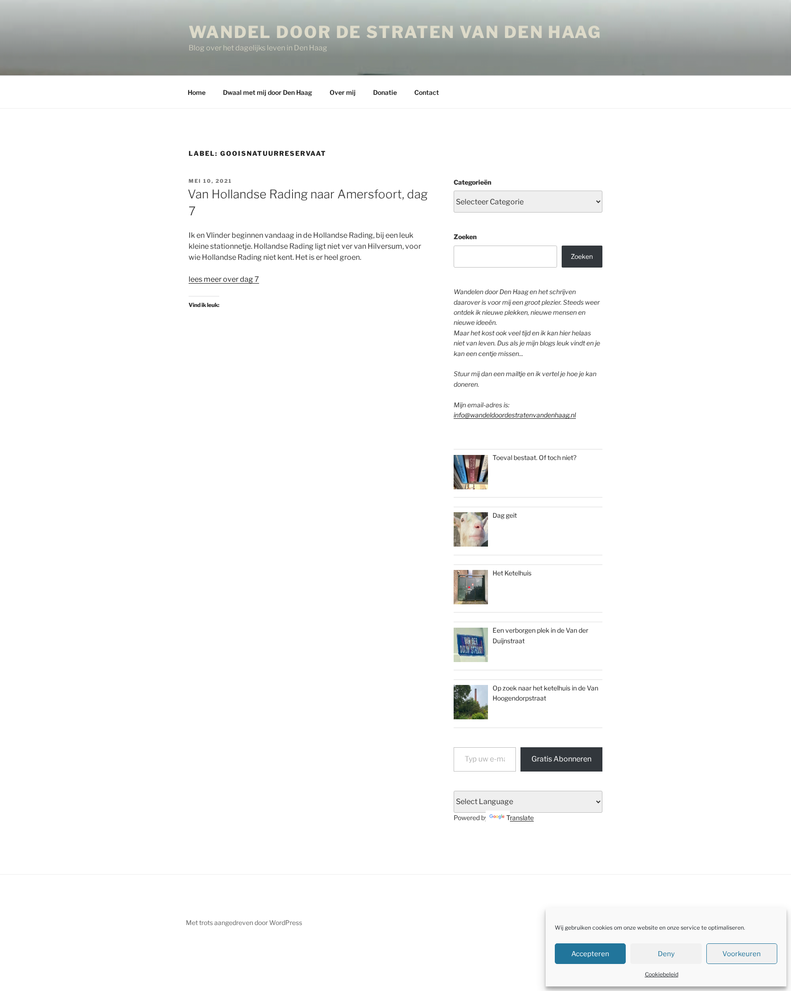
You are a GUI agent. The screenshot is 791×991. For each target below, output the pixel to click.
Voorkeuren (741, 954)
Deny (666, 954)
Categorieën (472, 182)
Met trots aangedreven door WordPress (244, 922)
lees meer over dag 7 (224, 279)
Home (197, 92)
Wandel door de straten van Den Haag (395, 32)
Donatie (385, 92)
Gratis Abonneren (561, 759)
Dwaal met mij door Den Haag (267, 92)
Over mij (343, 92)
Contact (426, 92)
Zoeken (465, 237)
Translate (520, 817)
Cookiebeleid (661, 974)
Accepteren (590, 954)
